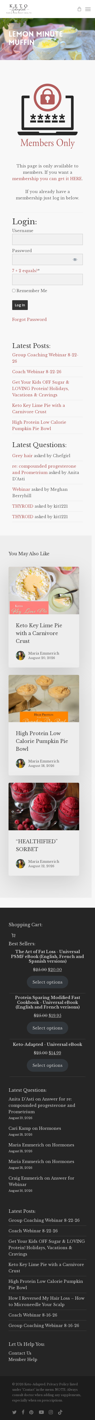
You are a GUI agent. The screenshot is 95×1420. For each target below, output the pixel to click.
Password (22, 250)
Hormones (50, 1128)
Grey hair (22, 455)
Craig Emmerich (26, 1178)
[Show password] (75, 259)
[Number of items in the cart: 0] (13, 935)
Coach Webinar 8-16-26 (33, 1315)
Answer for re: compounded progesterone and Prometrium (42, 1105)
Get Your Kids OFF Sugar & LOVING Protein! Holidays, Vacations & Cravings (40, 388)
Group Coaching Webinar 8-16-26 (44, 1325)
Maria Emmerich (26, 1144)
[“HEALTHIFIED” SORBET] (44, 829)
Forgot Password (29, 319)
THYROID (22, 506)
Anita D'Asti (21, 1099)
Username (22, 230)
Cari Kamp (20, 1128)
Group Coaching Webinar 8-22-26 (44, 1220)
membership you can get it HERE (47, 178)
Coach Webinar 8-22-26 (36, 371)
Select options (47, 982)
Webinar (21, 489)
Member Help (23, 1359)
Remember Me (31, 290)
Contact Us (20, 1353)
